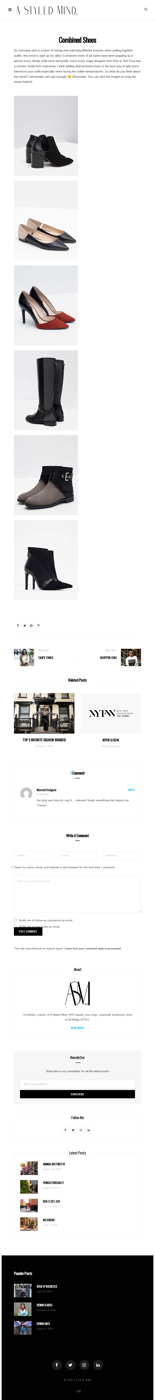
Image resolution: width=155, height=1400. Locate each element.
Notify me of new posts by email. (39, 926)
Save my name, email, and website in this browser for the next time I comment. (65, 867)
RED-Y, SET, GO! (51, 1201)
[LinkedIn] (98, 1365)
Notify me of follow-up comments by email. (46, 920)
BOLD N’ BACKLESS (47, 1286)
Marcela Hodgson (46, 789)
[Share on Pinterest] (38, 625)
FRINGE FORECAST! (53, 1183)
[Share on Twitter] (25, 625)
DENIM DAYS (43, 1323)
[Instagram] (84, 1365)
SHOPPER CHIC (108, 657)
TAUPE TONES (45, 657)
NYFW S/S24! (111, 740)
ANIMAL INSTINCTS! (54, 1164)
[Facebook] (57, 1365)
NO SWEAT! (49, 1220)
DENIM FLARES (44, 1305)
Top (78, 1391)
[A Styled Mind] (47, 9)
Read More (77, 1027)
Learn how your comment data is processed (93, 948)
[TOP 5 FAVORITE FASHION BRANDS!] (44, 713)
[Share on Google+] (31, 625)
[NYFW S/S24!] (111, 713)
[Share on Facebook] (18, 625)
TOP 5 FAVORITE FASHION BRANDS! (44, 739)
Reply (131, 790)
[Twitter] (71, 1365)
